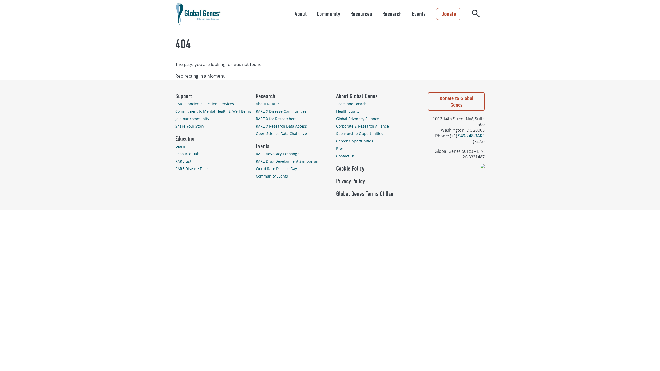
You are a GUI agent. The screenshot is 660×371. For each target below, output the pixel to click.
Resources (361, 14)
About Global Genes (357, 96)
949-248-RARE (471, 136)
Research (392, 14)
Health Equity (347, 111)
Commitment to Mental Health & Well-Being (213, 111)
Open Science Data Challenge (281, 133)
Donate (448, 14)
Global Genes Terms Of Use (364, 193)
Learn (180, 146)
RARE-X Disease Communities (281, 111)
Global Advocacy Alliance (357, 118)
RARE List (183, 161)
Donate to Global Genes (456, 101)
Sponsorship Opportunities (359, 133)
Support (183, 96)
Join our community (192, 118)
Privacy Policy (350, 181)
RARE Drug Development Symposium (287, 161)
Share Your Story (189, 126)
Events (419, 14)
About (301, 14)
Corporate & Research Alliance (362, 126)
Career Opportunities (354, 141)
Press (340, 148)
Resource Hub (187, 153)
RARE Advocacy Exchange (277, 153)
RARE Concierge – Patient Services (204, 103)
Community (328, 14)
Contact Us (345, 156)
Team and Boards (351, 103)
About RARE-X (267, 103)
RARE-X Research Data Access (281, 126)
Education (185, 138)
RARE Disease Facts (192, 168)
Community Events (272, 176)
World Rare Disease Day (276, 168)
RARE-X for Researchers (276, 118)
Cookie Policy (350, 168)
